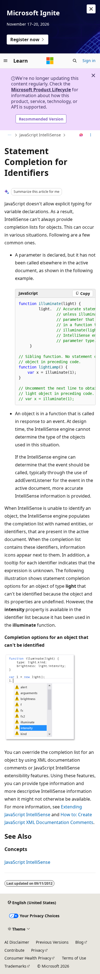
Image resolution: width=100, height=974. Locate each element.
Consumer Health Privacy (27, 958)
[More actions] (91, 135)
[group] (55, 351)
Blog (79, 942)
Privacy (37, 950)
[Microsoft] (50, 60)
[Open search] (74, 61)
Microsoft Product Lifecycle (41, 90)
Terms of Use (74, 958)
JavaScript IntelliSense (40, 134)
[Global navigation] (5, 61)
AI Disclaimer (16, 942)
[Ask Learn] (81, 135)
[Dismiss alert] (91, 8)
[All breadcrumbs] (9, 135)
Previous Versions (52, 942)
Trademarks (15, 966)
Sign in (89, 60)
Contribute (14, 950)
